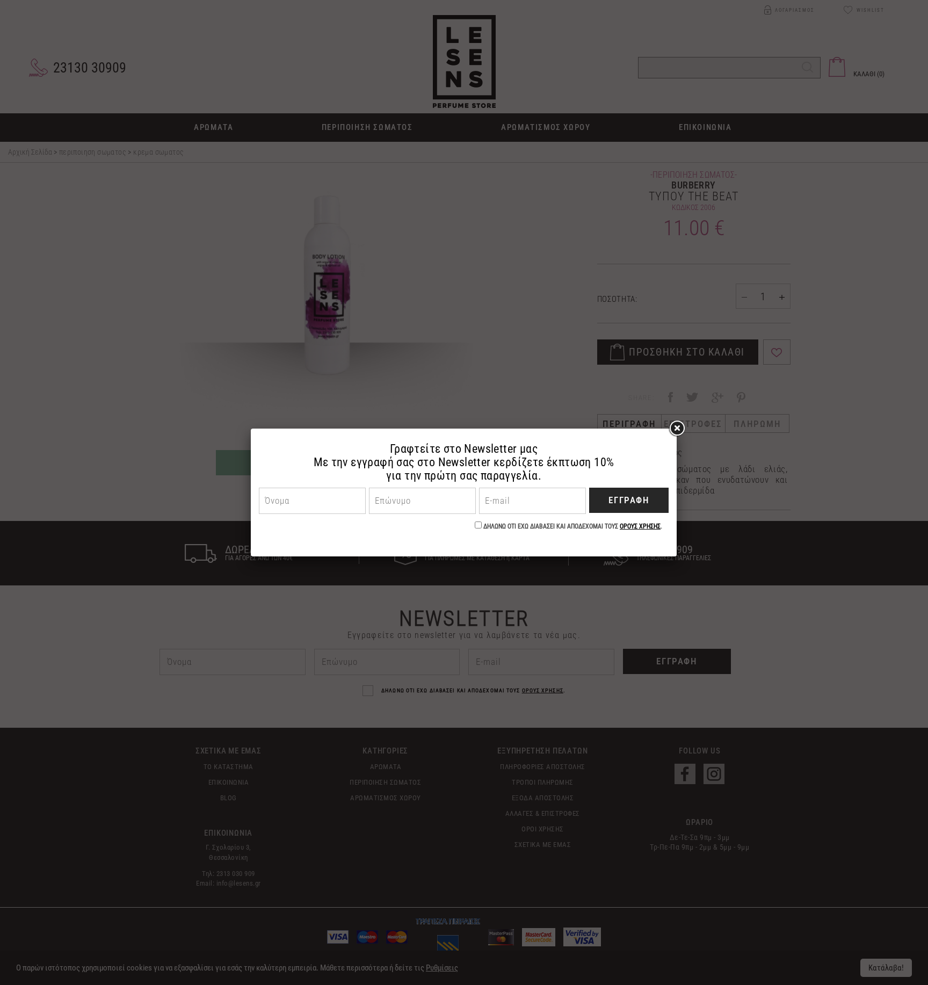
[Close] (676, 428)
